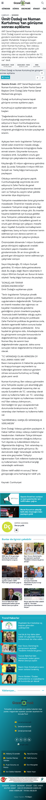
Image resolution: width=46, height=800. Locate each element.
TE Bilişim (28, 797)
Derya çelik (19, 525)
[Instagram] (25, 740)
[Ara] (42, 3)
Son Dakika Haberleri (13, 772)
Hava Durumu (32, 754)
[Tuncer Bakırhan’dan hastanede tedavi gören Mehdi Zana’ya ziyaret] (12, 594)
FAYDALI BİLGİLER (30, 791)
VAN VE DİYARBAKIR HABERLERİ (29, 788)
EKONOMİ (25, 9)
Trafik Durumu (32, 758)
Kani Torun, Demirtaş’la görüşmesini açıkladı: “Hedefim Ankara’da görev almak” (34, 559)
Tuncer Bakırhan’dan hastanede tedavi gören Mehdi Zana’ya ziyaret (11, 603)
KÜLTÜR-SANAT (10, 788)
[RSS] (29, 740)
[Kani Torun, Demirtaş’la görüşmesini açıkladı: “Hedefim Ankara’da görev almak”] (34, 548)
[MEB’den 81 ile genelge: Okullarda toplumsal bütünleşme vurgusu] (12, 548)
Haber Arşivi (31, 772)
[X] (21, 740)
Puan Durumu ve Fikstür (11, 766)
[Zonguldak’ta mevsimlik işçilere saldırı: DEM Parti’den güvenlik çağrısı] (12, 571)
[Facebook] (17, 740)
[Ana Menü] (2, 3)
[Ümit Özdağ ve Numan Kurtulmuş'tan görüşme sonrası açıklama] (23, 72)
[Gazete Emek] (22, 3)
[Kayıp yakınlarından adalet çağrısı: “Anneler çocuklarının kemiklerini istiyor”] (34, 594)
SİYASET (36, 9)
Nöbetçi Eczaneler (13, 754)
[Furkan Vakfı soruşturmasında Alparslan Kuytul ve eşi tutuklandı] (34, 571)
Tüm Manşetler (32, 765)
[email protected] (24, 722)
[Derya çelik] (7, 527)
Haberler (5, 15)
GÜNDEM (6, 9)
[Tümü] (43, 690)
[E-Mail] (16, 530)
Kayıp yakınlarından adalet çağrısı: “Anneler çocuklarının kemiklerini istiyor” (34, 604)
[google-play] (23, 745)
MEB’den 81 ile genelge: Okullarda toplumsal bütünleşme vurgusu (10, 558)
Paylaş (6, 77)
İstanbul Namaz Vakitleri (10, 759)
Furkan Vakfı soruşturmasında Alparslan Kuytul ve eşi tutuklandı (32, 581)
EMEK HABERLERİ (15, 791)
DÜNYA (16, 9)
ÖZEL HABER (38, 786)
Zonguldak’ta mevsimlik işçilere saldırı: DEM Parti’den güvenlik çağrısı (11, 581)
